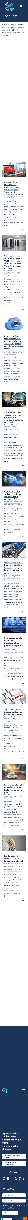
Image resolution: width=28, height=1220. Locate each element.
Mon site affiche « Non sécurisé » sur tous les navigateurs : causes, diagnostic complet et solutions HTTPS (14, 342)
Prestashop (11, 869)
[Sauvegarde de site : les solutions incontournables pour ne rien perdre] (14, 625)
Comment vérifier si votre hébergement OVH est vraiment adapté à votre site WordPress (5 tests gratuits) (13, 262)
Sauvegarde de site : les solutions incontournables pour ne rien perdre (13, 641)
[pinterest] (20, 1178)
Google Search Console (15, 868)
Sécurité (6, 197)
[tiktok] (24, 1178)
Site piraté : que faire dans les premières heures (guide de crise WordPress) (12, 187)
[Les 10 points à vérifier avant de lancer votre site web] (14, 843)
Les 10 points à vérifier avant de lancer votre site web (13, 858)
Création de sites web (9, 426)
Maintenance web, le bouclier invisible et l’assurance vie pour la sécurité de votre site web (13, 567)
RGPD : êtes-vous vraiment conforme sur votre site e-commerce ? (12, 495)
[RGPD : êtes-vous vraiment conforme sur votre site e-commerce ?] (14, 478)
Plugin (6, 869)
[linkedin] (12, 1178)
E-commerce (12, 864)
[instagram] (4, 1178)
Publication (15, 652)
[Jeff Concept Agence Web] (9, 2)
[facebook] (8, 1178)
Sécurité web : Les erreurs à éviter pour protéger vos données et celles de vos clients (13, 417)
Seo (22, 578)
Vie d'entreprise (13, 196)
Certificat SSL (7, 273)
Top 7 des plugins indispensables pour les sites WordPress (13, 712)
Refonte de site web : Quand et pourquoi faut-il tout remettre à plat (14, 788)
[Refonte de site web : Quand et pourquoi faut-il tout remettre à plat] (14, 772)
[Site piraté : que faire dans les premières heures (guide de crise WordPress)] (14, 169)
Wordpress (11, 197)
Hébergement (15, 273)
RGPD (12, 429)
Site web (6, 275)
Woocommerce (11, 871)
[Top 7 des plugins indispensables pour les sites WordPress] (14, 696)
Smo (10, 654)
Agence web (20, 272)
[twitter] (16, 1178)
